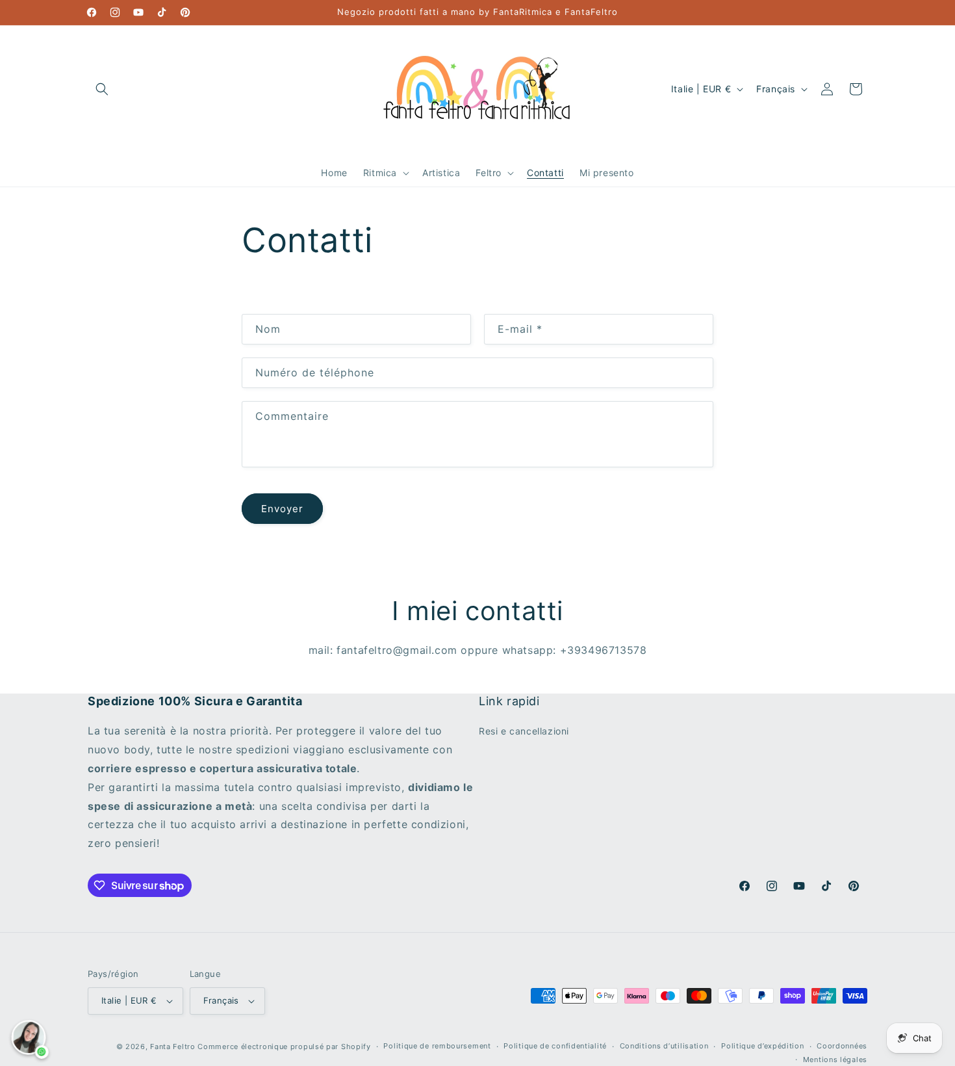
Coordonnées (842, 1045)
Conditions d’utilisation (664, 1045)
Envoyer (282, 508)
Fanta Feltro (172, 1046)
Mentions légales (835, 1059)
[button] (102, 89)
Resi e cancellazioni (524, 730)
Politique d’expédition (762, 1045)
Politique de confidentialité (555, 1045)
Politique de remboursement (436, 1045)
